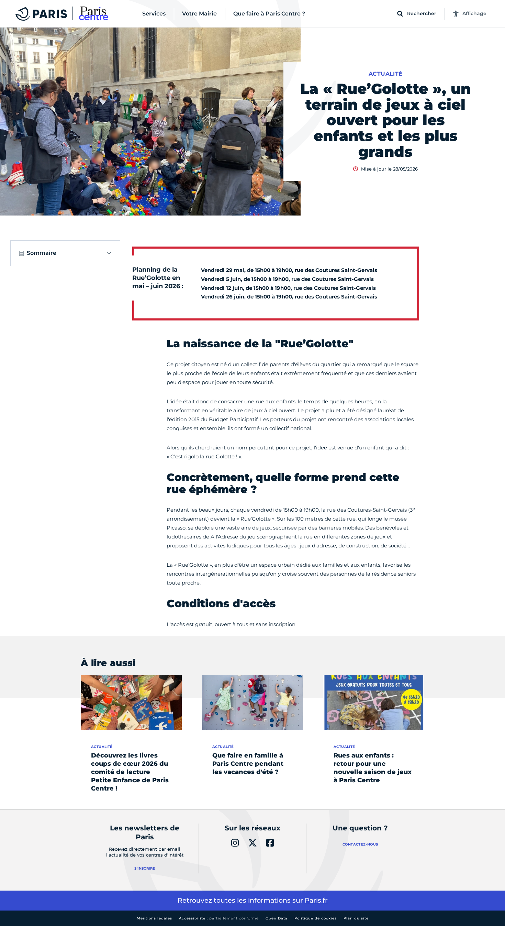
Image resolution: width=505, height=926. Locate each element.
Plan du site (356, 918)
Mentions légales (154, 918)
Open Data (277, 918)
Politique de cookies (315, 918)
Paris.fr (316, 900)
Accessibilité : (219, 918)
